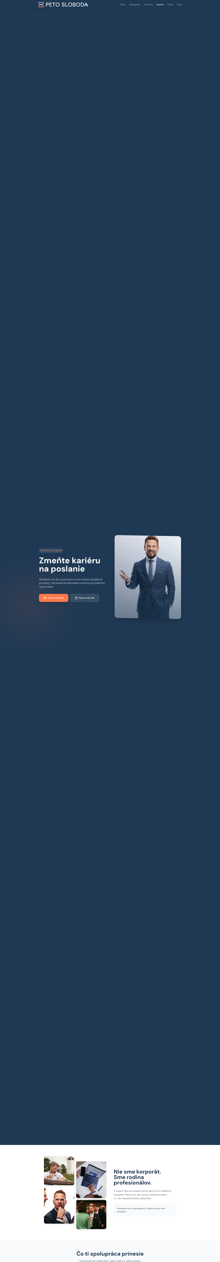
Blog (179, 4)
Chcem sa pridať (56, 598)
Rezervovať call (86, 598)
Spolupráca (134, 4)
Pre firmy (148, 4)
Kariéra (160, 4)
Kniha (123, 4)
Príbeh (170, 4)
